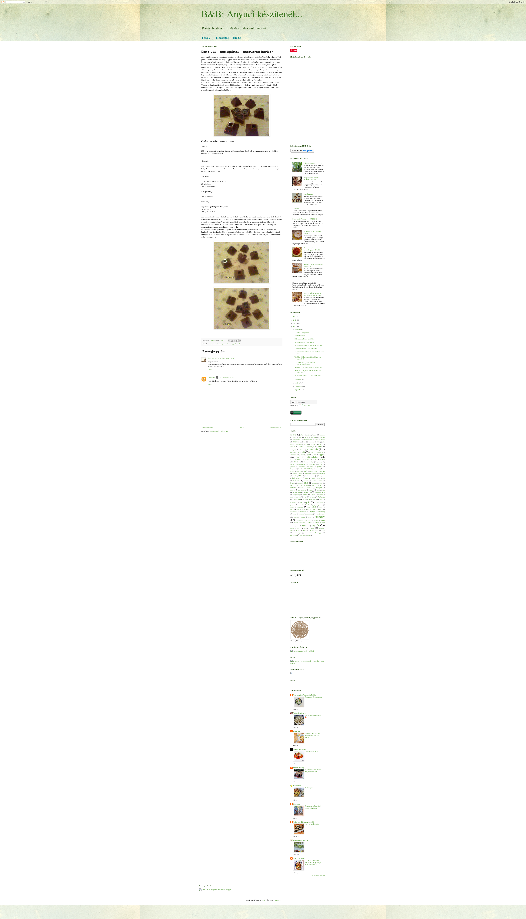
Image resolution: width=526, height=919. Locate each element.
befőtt (306, 437)
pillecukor (293, 502)
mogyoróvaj (296, 495)
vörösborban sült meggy (313, 533)
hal (299, 469)
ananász (322, 435)
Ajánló (309, 435)
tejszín (238, 344)
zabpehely (293, 535)
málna (319, 485)
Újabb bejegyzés (207, 427)
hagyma (292, 469)
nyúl (305, 497)
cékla (306, 444)
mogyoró (233, 344)
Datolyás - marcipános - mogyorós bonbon (308, 367)
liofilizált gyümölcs (302, 485)
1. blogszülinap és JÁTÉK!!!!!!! (314, 163)
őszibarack (321, 497)
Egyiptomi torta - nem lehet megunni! (312, 232)
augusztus (298, 389)
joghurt (322, 471)
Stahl (309, 517)
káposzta (307, 473)
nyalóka (298, 497)
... (293, 280)
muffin (305, 494)
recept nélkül (311, 507)
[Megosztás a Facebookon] (237, 340)
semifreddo (309, 514)
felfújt (307, 459)
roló (298, 509)
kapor (300, 473)
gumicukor (311, 467)
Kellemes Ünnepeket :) (302, 332)
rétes (320, 507)
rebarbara (300, 507)
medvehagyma (302, 490)
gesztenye (312, 464)
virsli (317, 530)
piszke (301, 502)
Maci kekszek (308, 194)
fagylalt (322, 454)
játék (305, 471)
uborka (304, 530)
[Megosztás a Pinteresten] (239, 340)
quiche (292, 507)
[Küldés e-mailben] (229, 340)
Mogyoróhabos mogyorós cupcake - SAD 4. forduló (312, 294)
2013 (295, 320)
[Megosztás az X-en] (234, 340)
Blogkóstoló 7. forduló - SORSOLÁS (304, 219)
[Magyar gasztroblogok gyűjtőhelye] (302, 651)
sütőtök (316, 520)
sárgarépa (312, 511)
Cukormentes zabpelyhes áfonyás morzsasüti (313, 771)
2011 (295, 327)
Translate (307, 405)
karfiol (295, 476)
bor (304, 442)
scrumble (301, 514)
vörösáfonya (297, 533)
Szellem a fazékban (300, 749)
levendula (314, 483)
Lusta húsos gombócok (312, 751)
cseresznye (310, 446)
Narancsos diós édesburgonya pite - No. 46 (313, 265)
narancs (313, 495)
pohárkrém (301, 505)
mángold (309, 488)
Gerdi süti (296, 731)
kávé (300, 476)
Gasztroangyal (301, 464)
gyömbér (319, 467)
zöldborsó (302, 535)
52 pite (293, 434)
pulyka (314, 505)
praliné (308, 505)
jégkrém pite (313, 471)
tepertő (292, 528)
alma (314, 435)
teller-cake (296, 804)
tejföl (304, 525)
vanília (311, 530)
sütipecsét (308, 520)
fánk (298, 457)
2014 (295, 317)
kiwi (323, 478)
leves (320, 483)
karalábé (314, 473)
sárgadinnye (302, 512)
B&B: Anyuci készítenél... (251, 13)
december (298, 329)
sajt (320, 509)
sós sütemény (320, 514)
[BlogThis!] (232, 340)
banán (300, 437)
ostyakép (312, 497)
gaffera (264, 900)
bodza (323, 440)
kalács (295, 473)
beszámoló (321, 437)
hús (319, 469)
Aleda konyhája (299, 858)
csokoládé (215, 344)
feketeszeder (295, 459)
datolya (221, 344)
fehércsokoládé (312, 457)
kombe (306, 481)
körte (320, 481)
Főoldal (206, 37)
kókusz (296, 480)
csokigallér (293, 450)
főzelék (306, 462)
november (298, 380)
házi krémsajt (308, 468)
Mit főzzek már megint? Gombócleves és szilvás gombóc (312, 735)
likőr (291, 485)
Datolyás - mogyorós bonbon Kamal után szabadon (308, 371)
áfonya (302, 435)
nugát (291, 497)
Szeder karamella (300, 336)
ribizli (292, 509)
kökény (314, 481)
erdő (315, 455)
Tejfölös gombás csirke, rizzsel (304, 342)
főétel (296, 461)
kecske (307, 476)
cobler (320, 444)
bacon (294, 437)
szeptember (298, 386)
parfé (321, 499)
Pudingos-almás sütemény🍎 (313, 716)
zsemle (309, 535)
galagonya (319, 462)
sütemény (320, 516)
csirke (320, 446)
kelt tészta (296, 478)
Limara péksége (298, 767)
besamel (313, 437)
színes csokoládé (299, 523)
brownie (311, 442)
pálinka (305, 499)
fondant (322, 459)
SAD (313, 509)
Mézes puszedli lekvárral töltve (305, 339)
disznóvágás (319, 452)
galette (292, 464)
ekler (302, 455)
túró (297, 530)
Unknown (211, 377)
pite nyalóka (319, 502)
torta (312, 528)
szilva (323, 520)
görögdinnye (301, 467)
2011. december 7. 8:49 (226, 377)
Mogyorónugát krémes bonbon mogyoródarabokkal (305, 363)
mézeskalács (297, 492)
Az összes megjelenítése (318, 875)
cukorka (300, 447)
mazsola (292, 490)
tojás (305, 528)
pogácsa (292, 505)
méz (323, 490)
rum (308, 509)
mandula (293, 487)
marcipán (227, 344)
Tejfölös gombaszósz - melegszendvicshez (308, 345)
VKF (323, 530)
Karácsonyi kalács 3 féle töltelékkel (306, 348)
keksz (313, 476)
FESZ (314, 459)
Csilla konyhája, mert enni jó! (303, 822)
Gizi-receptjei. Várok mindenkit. (304, 695)
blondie (317, 440)
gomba (320, 464)
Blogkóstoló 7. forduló (228, 37)
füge (312, 462)
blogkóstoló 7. (308, 440)
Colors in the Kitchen (300, 840)
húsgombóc (299, 471)
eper (308, 454)
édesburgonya (294, 455)
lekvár (306, 483)
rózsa (303, 509)
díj (298, 452)
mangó (302, 488)
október (297, 383)
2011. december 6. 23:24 (226, 358)
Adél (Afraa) (212, 358)
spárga (296, 517)
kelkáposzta (321, 476)
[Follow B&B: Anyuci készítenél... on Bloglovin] (302, 152)
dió (303, 452)
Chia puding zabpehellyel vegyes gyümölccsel (313, 807)
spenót (303, 517)
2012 (295, 323)
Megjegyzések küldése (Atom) (220, 431)
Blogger (277, 900)
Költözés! (295, 208)
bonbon (210, 344)
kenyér (306, 478)
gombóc (292, 467)
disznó (311, 452)
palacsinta (297, 499)
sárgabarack (293, 512)
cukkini (292, 447)
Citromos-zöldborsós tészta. (313, 697)
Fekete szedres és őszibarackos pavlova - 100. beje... (309, 353)
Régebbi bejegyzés (275, 427)
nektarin (320, 495)
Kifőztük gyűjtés (315, 478)
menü (318, 490)
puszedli (320, 505)
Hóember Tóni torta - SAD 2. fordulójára (308, 376)
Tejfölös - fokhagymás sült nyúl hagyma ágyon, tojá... (308, 358)
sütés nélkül (299, 520)
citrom (313, 444)
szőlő (309, 523)
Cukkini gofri (309, 788)
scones (294, 514)
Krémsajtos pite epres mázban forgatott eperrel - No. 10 (313, 249)
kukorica (300, 483)
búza (318, 442)
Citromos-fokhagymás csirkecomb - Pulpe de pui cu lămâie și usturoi (313, 862)
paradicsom (313, 499)
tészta (298, 528)
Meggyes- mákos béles (312, 824)
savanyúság (321, 512)
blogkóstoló (296, 439)
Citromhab (297, 786)
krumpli (292, 483)
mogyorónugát (320, 492)
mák (313, 485)
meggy (311, 490)
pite (308, 502)
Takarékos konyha (299, 713)
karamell (322, 473)
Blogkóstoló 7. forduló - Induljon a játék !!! (311, 178)
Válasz (210, 370)
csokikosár (301, 450)
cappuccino (299, 444)
